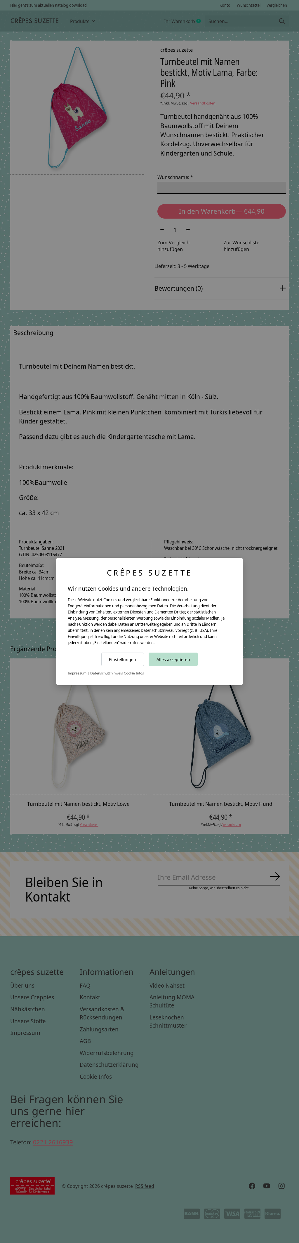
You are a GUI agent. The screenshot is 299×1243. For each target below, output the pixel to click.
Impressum (77, 673)
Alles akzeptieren (173, 659)
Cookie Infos (134, 673)
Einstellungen (122, 659)
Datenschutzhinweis (106, 673)
